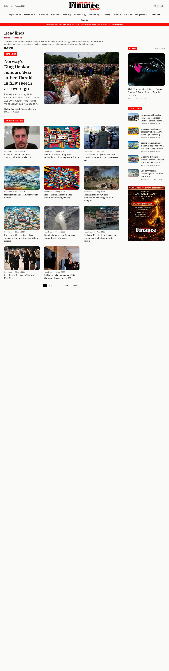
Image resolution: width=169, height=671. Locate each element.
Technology (80, 15)
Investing (94, 15)
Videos (117, 15)
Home (7, 38)
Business (43, 15)
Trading (106, 15)
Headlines (155, 15)
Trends (84, 20)
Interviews (30, 15)
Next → (76, 286)
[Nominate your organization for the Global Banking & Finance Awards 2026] (146, 213)
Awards (128, 15)
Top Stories (15, 15)
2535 (66, 286)
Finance (55, 15)
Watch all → (160, 49)
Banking (66, 15)
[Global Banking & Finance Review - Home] (84, 6)
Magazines (141, 15)
